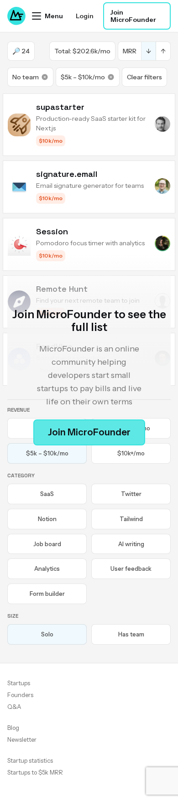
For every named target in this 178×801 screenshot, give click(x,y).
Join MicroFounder (133, 16)
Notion (47, 518)
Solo (47, 634)
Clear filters (144, 77)
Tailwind (131, 518)
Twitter (131, 493)
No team (25, 77)
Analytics (47, 568)
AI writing (131, 544)
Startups (18, 683)
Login (85, 16)
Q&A (14, 706)
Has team (131, 634)
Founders (20, 694)
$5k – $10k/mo (83, 77)
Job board (47, 544)
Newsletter (22, 739)
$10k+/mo (131, 453)
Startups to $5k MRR (35, 772)
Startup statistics (30, 760)
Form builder (47, 593)
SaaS (47, 493)
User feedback (131, 568)
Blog (13, 727)
